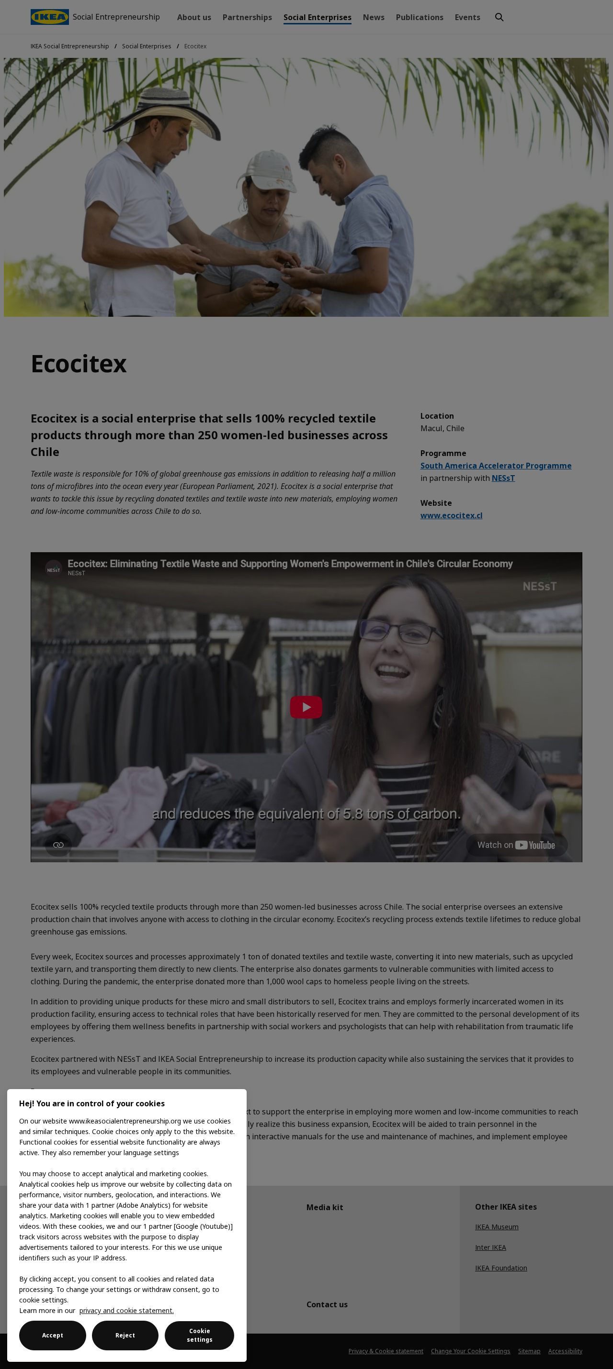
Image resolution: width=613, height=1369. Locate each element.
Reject (125, 1335)
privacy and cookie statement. (126, 1310)
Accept (52, 1335)
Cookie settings (200, 1335)
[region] (127, 1225)
